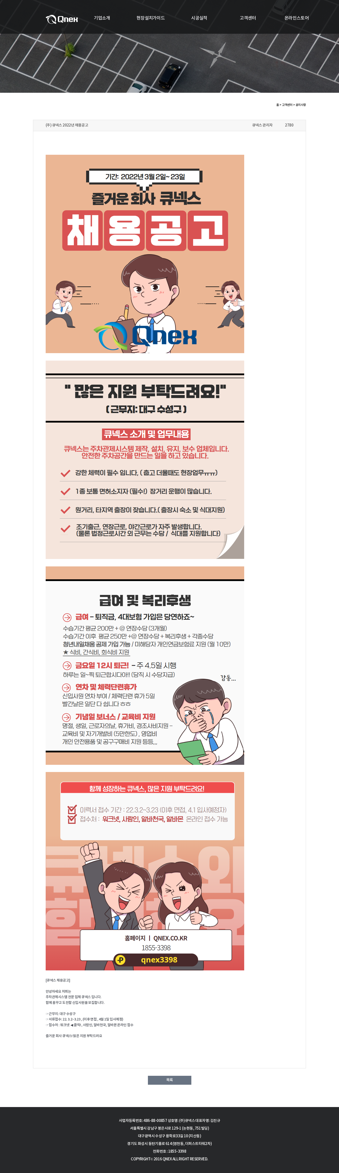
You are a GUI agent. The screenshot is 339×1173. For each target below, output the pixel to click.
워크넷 (64, 1025)
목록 (169, 1080)
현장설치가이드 (150, 18)
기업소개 (102, 18)
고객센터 (248, 18)
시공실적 (199, 18)
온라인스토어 (296, 18)
